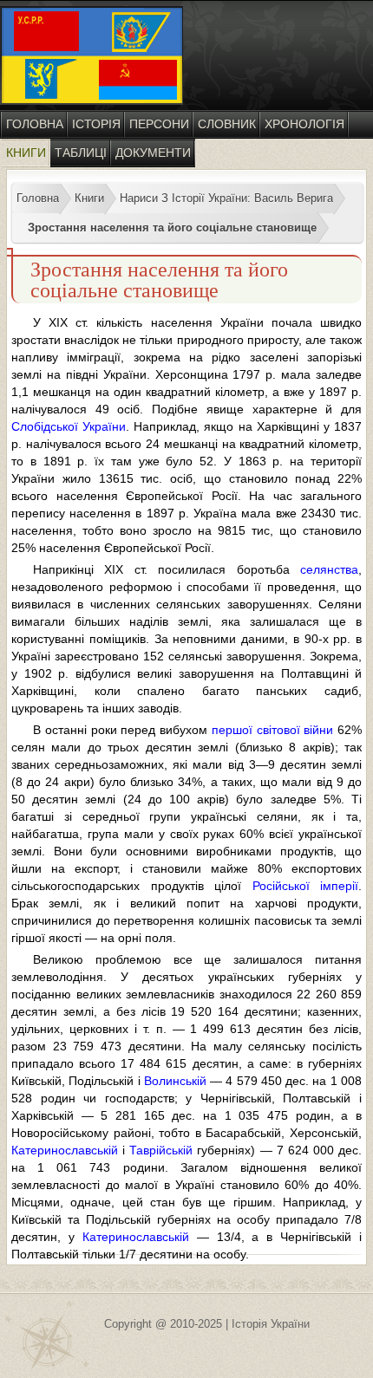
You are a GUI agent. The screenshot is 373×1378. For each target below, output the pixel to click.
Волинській (175, 1081)
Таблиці (81, 152)
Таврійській (161, 1150)
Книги (26, 152)
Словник (227, 124)
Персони (159, 124)
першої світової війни (273, 730)
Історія (96, 124)
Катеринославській (64, 1150)
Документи (153, 152)
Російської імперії (305, 886)
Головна (34, 124)
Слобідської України (68, 426)
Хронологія (304, 124)
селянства (329, 569)
